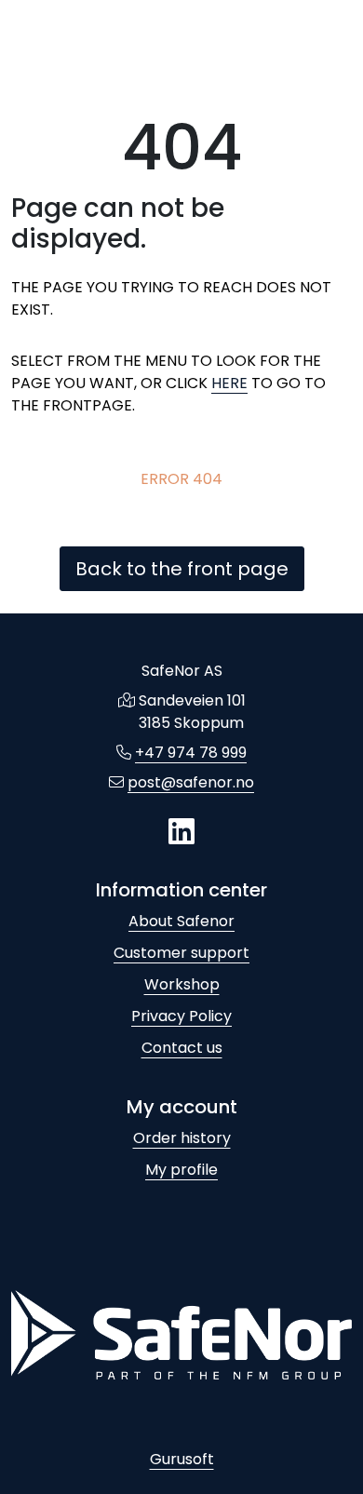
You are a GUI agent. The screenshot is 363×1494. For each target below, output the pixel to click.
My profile (181, 1169)
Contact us (181, 1047)
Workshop (182, 984)
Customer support (181, 952)
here (229, 383)
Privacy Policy (181, 1016)
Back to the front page (182, 569)
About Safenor (181, 921)
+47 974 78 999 (191, 752)
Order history (182, 1138)
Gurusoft (182, 1459)
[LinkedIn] (181, 832)
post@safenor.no (191, 782)
